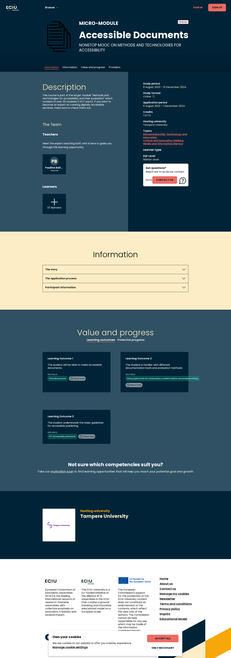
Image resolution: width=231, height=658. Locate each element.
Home (164, 579)
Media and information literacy (163, 143)
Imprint (165, 614)
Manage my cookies (174, 594)
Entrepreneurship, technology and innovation (165, 136)
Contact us (168, 589)
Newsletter (167, 599)
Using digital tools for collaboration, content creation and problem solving (162, 378)
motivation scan (62, 471)
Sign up (217, 7)
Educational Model (173, 619)
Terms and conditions (176, 604)
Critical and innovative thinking (163, 140)
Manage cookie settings (70, 647)
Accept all (163, 638)
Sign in (198, 7)
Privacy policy (170, 609)
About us (166, 584)
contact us (164, 180)
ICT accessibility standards (62, 436)
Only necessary (162, 648)
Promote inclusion (57, 378)
